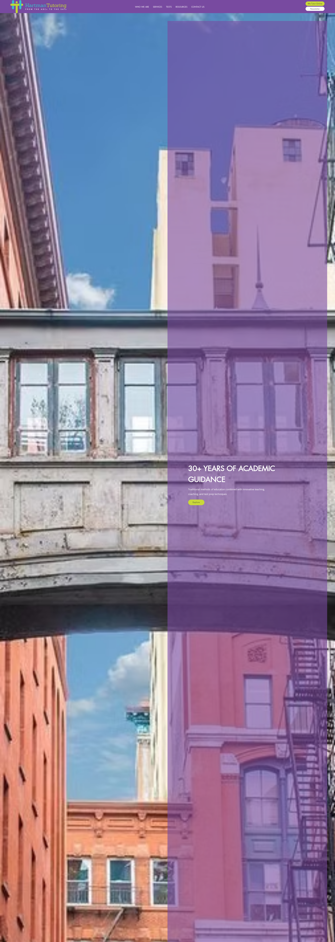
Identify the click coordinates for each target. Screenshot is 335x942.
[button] (315, 3)
